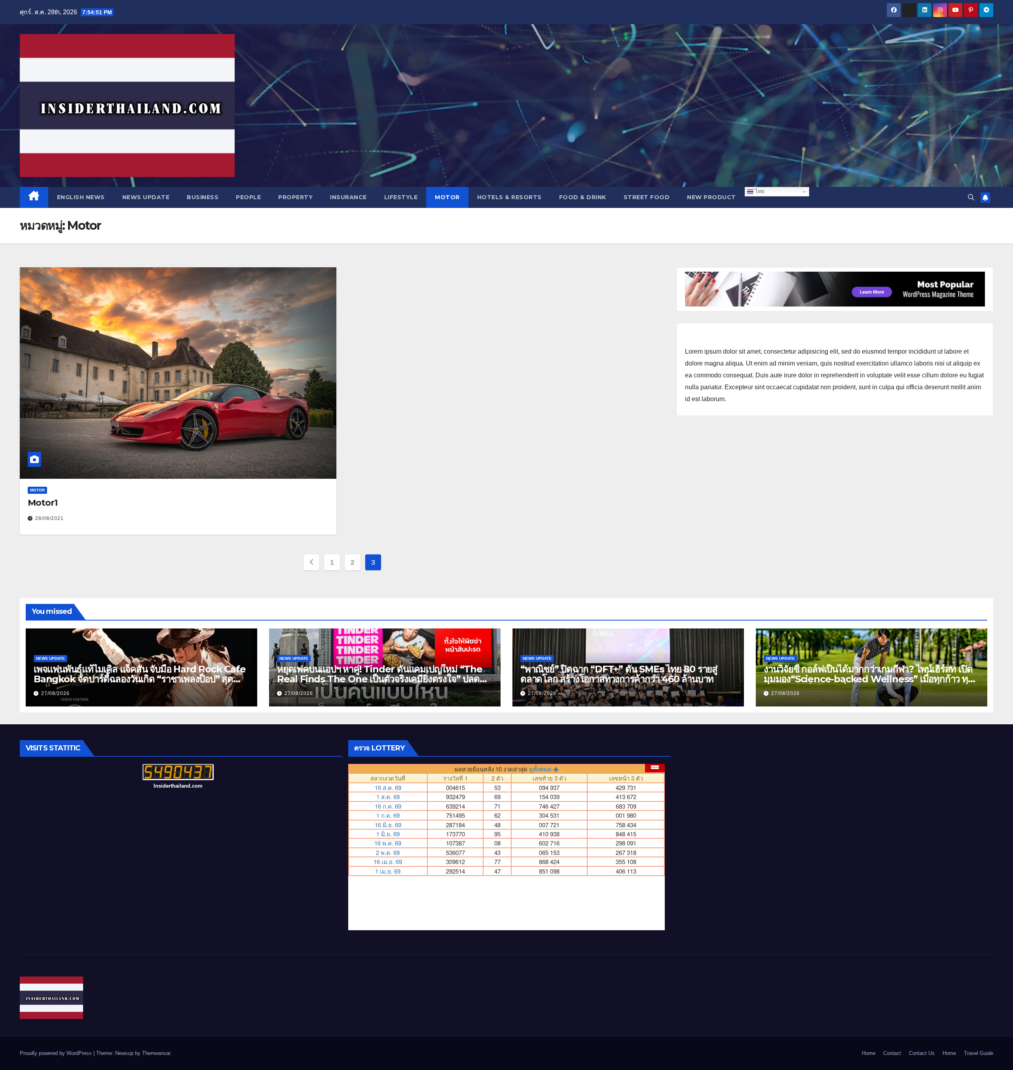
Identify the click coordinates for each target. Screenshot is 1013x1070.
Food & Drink (582, 197)
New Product (711, 197)
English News (81, 197)
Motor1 (42, 502)
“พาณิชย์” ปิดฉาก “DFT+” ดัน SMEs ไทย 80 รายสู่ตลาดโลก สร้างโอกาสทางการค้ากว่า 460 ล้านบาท (618, 674)
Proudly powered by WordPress (56, 1053)
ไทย (758, 191)
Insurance (348, 197)
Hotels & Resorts (509, 197)
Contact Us (922, 1053)
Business (202, 197)
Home (868, 1053)
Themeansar (156, 1053)
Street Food (647, 197)
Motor (447, 197)
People (248, 197)
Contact (892, 1053)
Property (295, 197)
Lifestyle (401, 197)
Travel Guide (978, 1053)
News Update (146, 197)
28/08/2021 (49, 518)
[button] (971, 197)
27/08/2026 (55, 693)
